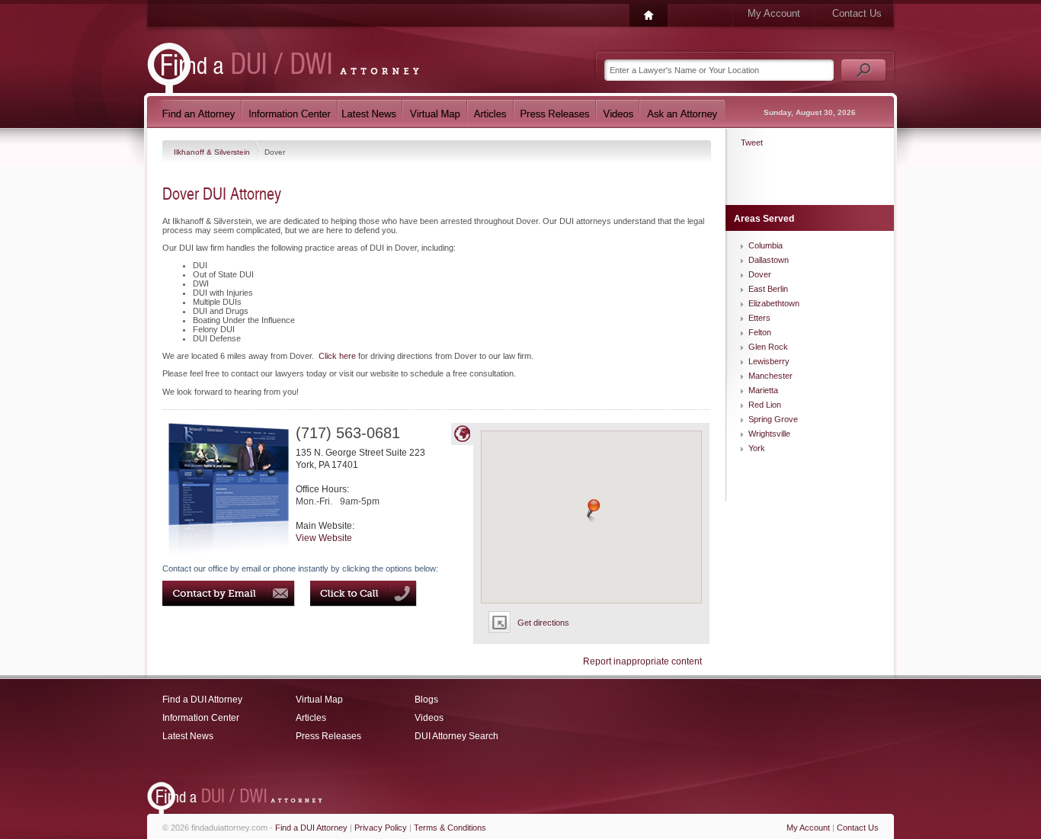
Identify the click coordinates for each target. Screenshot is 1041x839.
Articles (311, 718)
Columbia (765, 245)
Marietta (763, 390)
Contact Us (857, 13)
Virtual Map (319, 699)
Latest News (187, 736)
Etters (759, 317)
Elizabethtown (773, 303)
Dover (759, 274)
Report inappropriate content (642, 661)
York (756, 448)
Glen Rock (768, 346)
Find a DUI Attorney (202, 699)
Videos (429, 718)
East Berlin (768, 288)
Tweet (752, 142)
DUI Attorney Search (456, 736)
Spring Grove (773, 419)
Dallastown (768, 259)
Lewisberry (769, 361)
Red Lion (764, 404)
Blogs (426, 699)
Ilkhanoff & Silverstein (213, 152)
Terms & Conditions (450, 827)
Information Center (200, 718)
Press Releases (328, 736)
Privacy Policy (380, 827)
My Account (774, 13)
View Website (324, 538)
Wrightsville (769, 433)
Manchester (770, 375)
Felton (759, 332)
